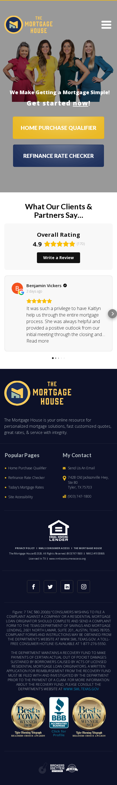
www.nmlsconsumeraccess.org (67, 558)
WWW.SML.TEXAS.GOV (81, 689)
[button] (4, 313)
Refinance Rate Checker (26, 477)
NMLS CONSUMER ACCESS (54, 548)
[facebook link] (33, 586)
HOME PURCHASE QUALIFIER (58, 127)
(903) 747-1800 (79, 496)
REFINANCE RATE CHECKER (58, 155)
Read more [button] (37, 341)
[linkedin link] (66, 586)
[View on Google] (17, 288)
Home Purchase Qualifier (27, 468)
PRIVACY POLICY (25, 548)
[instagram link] (83, 586)
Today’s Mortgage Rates (26, 487)
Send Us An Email (81, 468)
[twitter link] (50, 586)
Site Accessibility (20, 496)
